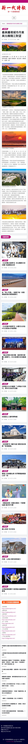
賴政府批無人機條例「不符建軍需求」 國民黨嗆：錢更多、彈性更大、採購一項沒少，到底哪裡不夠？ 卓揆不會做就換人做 (14, 662)
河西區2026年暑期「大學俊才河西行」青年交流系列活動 (14, 387)
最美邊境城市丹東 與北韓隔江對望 (14, 23)
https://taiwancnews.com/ (8, 631)
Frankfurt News (10, 741)
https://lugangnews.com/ (8, 627)
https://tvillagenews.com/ (8, 638)
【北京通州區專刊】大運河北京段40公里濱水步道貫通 (13, 327)
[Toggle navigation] (14, 17)
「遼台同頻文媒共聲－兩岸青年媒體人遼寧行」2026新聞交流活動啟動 (14, 357)
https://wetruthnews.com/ (8, 619)
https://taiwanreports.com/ (9, 608)
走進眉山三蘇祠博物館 (10, 417)
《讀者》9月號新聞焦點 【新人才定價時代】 (12, 698)
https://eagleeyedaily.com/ (8, 612)
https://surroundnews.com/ (9, 616)
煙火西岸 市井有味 (8, 529)
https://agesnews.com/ (8, 623)
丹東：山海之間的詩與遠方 (11, 559)
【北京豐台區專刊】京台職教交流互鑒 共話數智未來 (13, 264)
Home (3, 23)
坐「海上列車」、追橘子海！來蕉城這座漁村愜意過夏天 (13, 293)
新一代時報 (4, 39)
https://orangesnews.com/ (8, 634)
